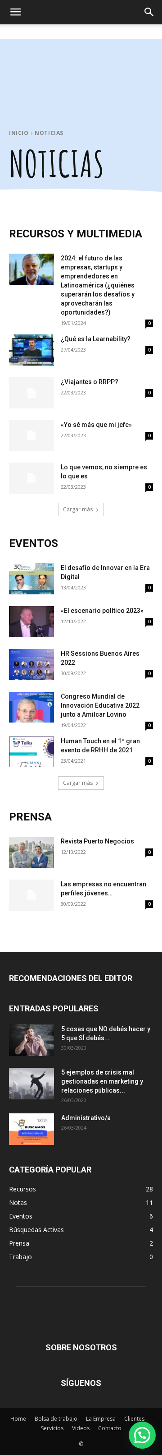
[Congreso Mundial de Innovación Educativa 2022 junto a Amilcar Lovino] (31, 707)
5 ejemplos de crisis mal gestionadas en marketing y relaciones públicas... (102, 1081)
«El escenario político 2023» (102, 610)
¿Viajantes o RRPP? (89, 381)
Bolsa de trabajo (56, 1419)
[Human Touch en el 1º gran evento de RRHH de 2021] (31, 752)
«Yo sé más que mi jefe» (96, 424)
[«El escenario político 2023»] (31, 621)
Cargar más (78, 509)
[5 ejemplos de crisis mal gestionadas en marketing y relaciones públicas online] (31, 1083)
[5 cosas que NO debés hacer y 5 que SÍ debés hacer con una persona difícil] (31, 1040)
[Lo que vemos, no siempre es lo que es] (31, 478)
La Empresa (101, 1419)
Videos (81, 1428)
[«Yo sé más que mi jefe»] (31, 435)
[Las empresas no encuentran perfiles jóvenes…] (31, 895)
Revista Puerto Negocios (97, 841)
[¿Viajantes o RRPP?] (31, 392)
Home (18, 1419)
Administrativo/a (86, 1117)
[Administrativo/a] (31, 1129)
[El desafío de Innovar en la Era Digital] (31, 578)
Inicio (19, 133)
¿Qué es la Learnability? (95, 339)
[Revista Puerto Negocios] (31, 852)
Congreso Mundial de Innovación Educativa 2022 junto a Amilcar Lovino (100, 705)
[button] (15, 12)
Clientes (134, 1419)
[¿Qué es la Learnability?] (31, 350)
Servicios (52, 1428)
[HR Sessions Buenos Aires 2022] (31, 664)
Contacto (110, 1428)
